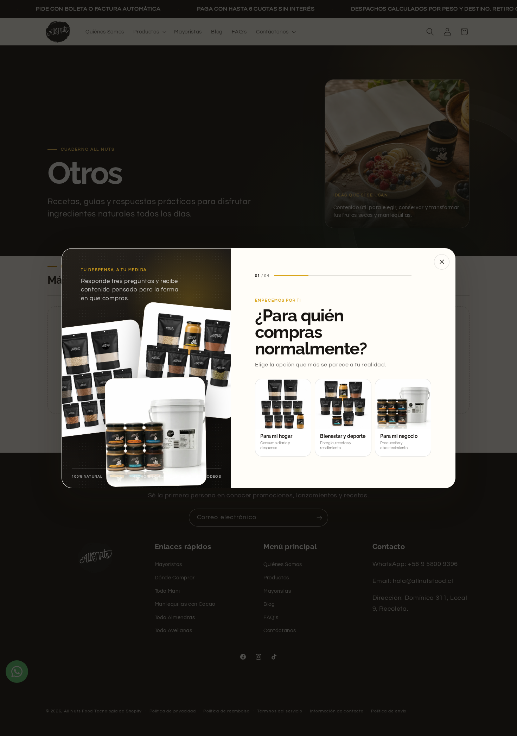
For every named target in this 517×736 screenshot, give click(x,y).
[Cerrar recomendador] (441, 262)
